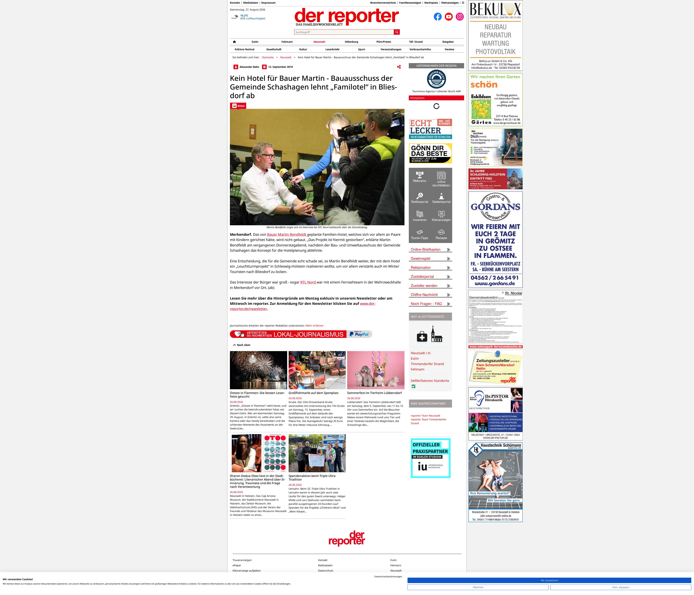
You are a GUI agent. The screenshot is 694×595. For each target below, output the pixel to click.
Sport (361, 49)
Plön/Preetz (383, 41)
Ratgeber (448, 41)
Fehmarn (287, 41)
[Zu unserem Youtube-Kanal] (449, 17)
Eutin (255, 41)
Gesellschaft (273, 49)
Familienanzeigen (410, 2)
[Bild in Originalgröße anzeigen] (317, 167)
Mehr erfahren (315, 325)
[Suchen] (397, 32)
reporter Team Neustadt (425, 415)
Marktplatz (431, 2)
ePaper (237, 565)
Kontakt (235, 2)
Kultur (303, 49)
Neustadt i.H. (421, 353)
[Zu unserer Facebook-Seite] (438, 17)
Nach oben (243, 345)
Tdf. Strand (416, 41)
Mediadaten (250, 2)
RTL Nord (308, 282)
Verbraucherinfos (420, 49)
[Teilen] (399, 67)
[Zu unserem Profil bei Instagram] (460, 17)
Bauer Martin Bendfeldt (287, 234)
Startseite (268, 57)
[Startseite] (234, 41)
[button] (463, 2)
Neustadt (319, 41)
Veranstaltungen (391, 49)
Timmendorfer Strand (427, 364)
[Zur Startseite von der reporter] (347, 17)
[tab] (238, 106)
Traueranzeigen (242, 560)
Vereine (449, 49)
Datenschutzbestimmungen (388, 576)
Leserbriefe (332, 49)
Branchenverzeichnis (383, 2)
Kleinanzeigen (450, 2)
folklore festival (244, 49)
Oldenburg (351, 41)
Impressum (268, 2)
